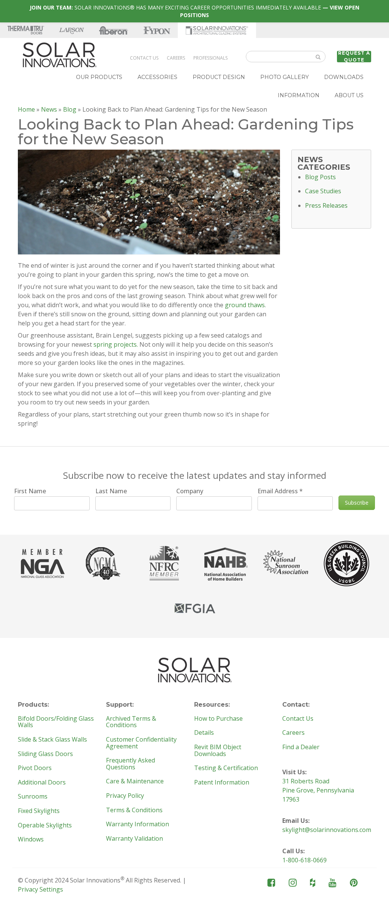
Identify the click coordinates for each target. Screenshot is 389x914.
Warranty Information (137, 824)
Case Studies (323, 191)
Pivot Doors (35, 768)
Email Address (280, 491)
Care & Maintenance (135, 781)
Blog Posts (320, 177)
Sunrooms (32, 796)
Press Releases (326, 205)
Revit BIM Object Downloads (217, 750)
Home (26, 109)
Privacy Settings (40, 889)
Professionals (210, 58)
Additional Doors (42, 782)
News (49, 109)
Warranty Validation (134, 838)
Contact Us (144, 58)
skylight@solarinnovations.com (326, 830)
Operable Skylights (45, 825)
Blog (69, 109)
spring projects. (115, 344)
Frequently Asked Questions (130, 763)
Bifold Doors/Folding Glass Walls (56, 722)
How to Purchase (218, 718)
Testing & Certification (226, 768)
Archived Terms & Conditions (131, 722)
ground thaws (245, 305)
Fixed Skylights (39, 811)
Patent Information (221, 782)
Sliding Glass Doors (45, 754)
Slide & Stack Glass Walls (52, 739)
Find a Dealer (300, 747)
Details (204, 732)
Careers (176, 58)
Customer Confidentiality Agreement (141, 743)
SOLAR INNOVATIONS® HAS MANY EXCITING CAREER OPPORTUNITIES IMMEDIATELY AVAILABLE (194, 11)
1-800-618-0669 (304, 860)
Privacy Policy (125, 795)
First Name (30, 491)
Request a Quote (354, 56)
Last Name (111, 491)
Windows (31, 839)
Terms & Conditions (134, 810)
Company (189, 491)
